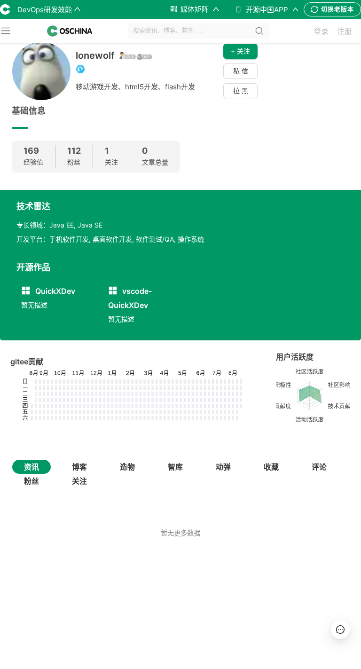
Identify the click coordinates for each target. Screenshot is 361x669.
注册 (344, 31)
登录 (321, 31)
